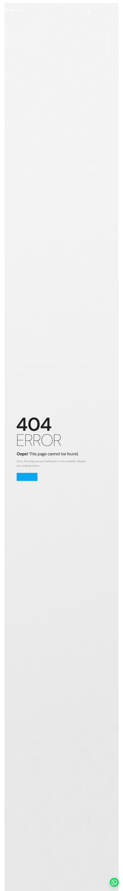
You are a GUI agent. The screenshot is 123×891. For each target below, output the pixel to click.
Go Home (27, 476)
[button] (89, 10)
